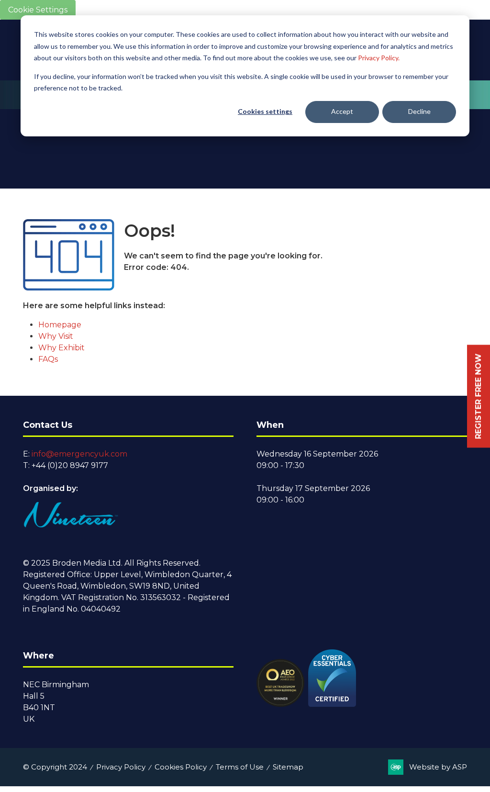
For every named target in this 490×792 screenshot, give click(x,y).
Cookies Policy (181, 766)
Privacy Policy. (379, 58)
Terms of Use (240, 766)
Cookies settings (265, 111)
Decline (419, 111)
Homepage (59, 324)
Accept (342, 111)
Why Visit (55, 336)
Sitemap (288, 766)
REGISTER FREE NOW (478, 396)
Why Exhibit (61, 347)
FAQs (48, 359)
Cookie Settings (37, 9)
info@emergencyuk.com (79, 453)
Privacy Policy (120, 766)
